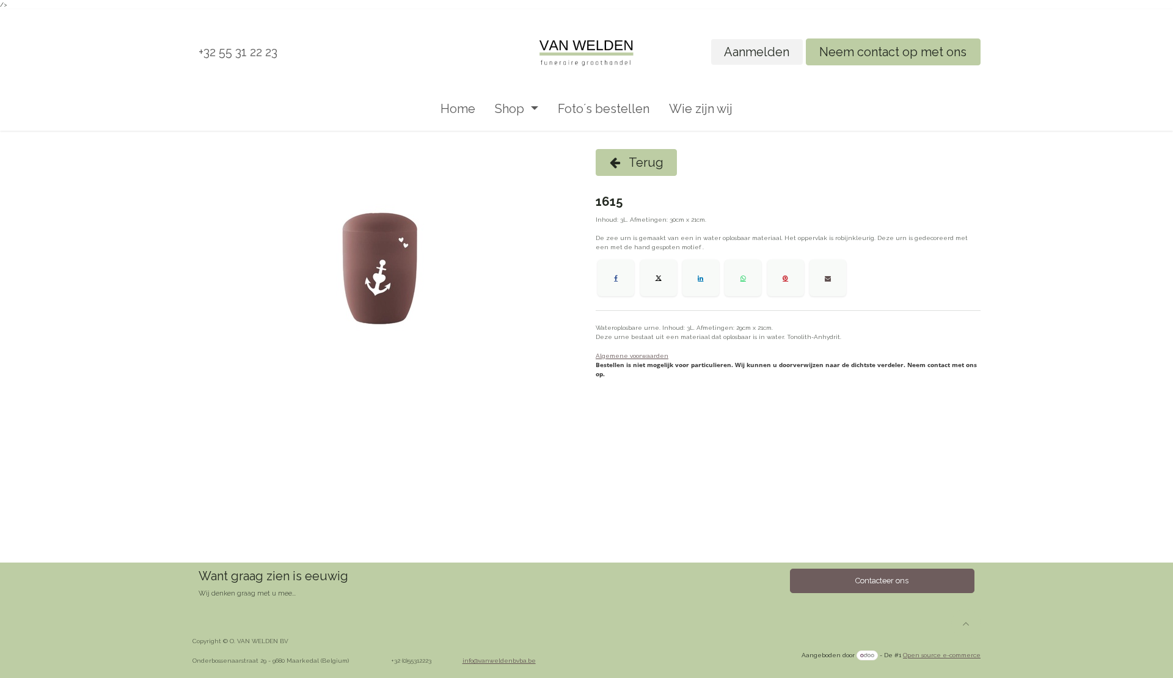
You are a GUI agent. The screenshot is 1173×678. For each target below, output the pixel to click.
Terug (644, 162)
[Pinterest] (785, 278)
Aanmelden (756, 52)
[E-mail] (827, 278)
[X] (658, 278)
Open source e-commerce (942, 655)
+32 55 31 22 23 (238, 52)
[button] (966, 623)
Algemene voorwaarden (632, 355)
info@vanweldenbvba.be (499, 660)
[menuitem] (458, 109)
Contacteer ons (881, 580)
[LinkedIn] (700, 278)
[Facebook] (615, 278)
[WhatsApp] (743, 278)
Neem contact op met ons (893, 52)
